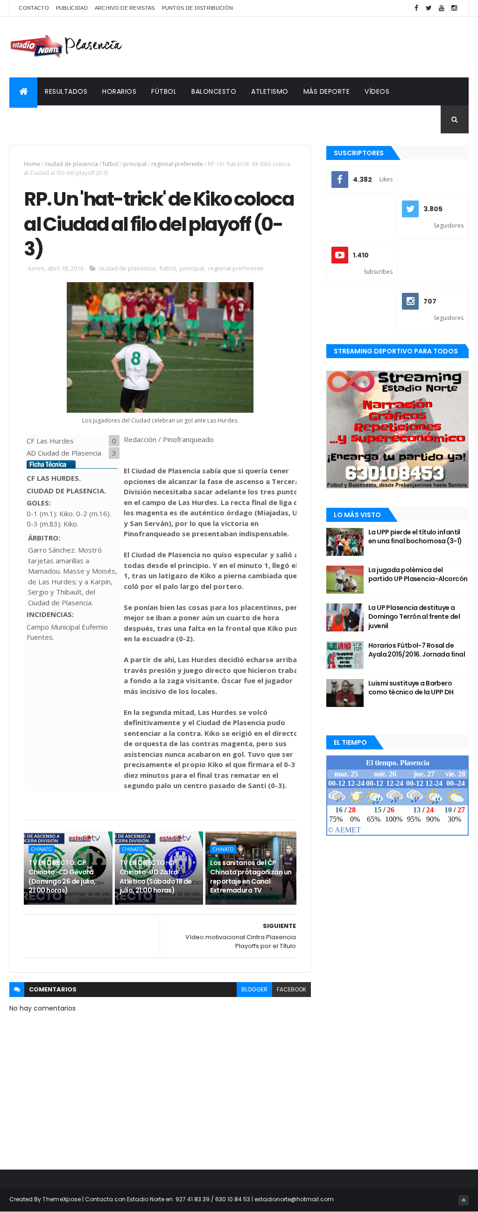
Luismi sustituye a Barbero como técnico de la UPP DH (411, 688)
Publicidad (72, 8)
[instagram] (454, 8)
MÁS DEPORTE (326, 91)
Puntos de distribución (197, 8)
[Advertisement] (299, 47)
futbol (111, 164)
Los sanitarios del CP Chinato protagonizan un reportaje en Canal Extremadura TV (250, 876)
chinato (41, 849)
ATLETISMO (269, 91)
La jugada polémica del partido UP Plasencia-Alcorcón (418, 574)
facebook (291, 989)
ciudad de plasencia (71, 164)
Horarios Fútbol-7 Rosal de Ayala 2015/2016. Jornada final (416, 650)
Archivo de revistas (125, 8)
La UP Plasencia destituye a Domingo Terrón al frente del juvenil (414, 616)
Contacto (34, 8)
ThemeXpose (61, 1199)
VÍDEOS (377, 91)
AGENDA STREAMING (50, 119)
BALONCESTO (213, 91)
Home (32, 164)
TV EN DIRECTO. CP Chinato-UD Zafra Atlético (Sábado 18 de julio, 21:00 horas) (156, 876)
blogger (254, 989)
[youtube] (441, 8)
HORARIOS (119, 91)
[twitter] (429, 8)
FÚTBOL (163, 91)
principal (135, 164)
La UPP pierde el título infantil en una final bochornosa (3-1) (415, 536)
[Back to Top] (463, 1200)
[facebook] (416, 8)
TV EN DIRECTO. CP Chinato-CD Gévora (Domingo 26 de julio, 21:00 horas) (61, 876)
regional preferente (177, 164)
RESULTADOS (66, 91)
